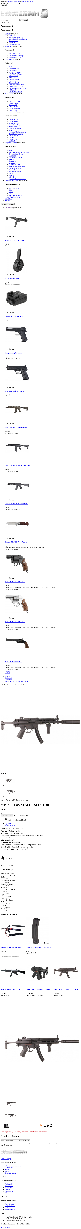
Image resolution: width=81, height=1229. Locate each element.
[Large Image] (14, 1155)
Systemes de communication (17, 179)
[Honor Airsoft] (25, 18)
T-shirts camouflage (15, 168)
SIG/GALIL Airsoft (15, 72)
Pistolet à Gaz (13, 110)
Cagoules (12, 163)
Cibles (11, 192)
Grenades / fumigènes (15, 195)
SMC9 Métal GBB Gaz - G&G (15, 240)
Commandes (9, 1168)
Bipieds (11, 130)
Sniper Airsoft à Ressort (16, 54)
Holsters (11, 159)
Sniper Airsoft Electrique (16, 56)
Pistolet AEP (13, 105)
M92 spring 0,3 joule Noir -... (14, 391)
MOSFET (12, 141)
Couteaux (12, 35)
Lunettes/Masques (14, 164)
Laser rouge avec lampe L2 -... (15, 316)
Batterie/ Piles (13, 127)
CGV (6, 1207)
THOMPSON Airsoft (15, 92)
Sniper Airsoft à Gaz (15, 57)
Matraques (12, 42)
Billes (10, 190)
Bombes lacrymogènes (16, 37)
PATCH (11, 177)
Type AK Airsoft (14, 79)
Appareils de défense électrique (18, 39)
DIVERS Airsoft (14, 83)
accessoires (8, 1187)
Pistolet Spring (13, 103)
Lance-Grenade (13, 135)
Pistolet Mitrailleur (14, 108)
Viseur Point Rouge (15, 125)
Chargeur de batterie (15, 128)
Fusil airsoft (8, 1184)
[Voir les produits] (7, 1128)
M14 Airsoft (12, 77)
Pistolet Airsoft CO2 (15, 101)
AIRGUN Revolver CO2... (13, 662)
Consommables (9, 1191)
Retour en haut (5, 1227)
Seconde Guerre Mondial (16, 84)
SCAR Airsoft (13, 76)
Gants (10, 150)
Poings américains (14, 44)
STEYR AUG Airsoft (15, 74)
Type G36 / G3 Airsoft (16, 86)
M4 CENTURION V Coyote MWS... (17, 427)
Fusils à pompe (13, 67)
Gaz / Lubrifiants (14, 188)
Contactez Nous (10, 1206)
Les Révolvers (13, 106)
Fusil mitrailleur (13, 69)
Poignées (11, 137)
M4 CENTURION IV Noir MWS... (16, 504)
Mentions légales (10, 1209)
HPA (6, 1193)
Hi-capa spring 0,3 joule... (13, 353)
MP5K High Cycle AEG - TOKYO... (39, 989)
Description (8, 823)
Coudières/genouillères (16, 154)
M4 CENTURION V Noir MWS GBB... (18, 465)
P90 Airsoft (12, 81)
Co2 (10, 193)
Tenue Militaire (13, 170)
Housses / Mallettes (15, 172)
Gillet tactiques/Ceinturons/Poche (19, 152)
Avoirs (7, 1169)
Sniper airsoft (9, 1186)
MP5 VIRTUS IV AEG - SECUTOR (66, 989)
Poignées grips (13, 139)
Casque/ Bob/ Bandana (16, 157)
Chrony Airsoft (13, 121)
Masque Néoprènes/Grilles (17, 166)
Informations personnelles (13, 1166)
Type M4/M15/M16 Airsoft (17, 88)
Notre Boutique (9, 1204)
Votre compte (6, 1159)
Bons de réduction (10, 1173)
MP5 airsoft (12, 90)
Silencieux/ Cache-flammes (17, 132)
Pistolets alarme (13, 41)
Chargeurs (8, 1189)
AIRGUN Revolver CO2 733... (15, 582)
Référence (4, 866)
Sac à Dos (12, 175)
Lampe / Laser (13, 119)
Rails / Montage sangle (16, 134)
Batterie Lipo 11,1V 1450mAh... (11, 947)
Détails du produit (10, 825)
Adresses (7, 1171)
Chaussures (12, 156)
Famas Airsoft (13, 70)
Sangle (11, 173)
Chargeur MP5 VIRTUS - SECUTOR (38, 947)
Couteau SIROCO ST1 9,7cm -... (16, 542)
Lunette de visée (14, 123)
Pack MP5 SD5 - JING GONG (11, 989)
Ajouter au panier (7, 815)
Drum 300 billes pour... (12, 278)
